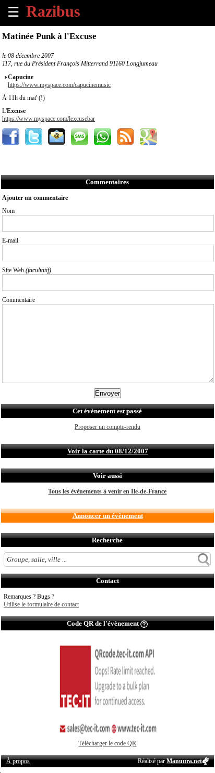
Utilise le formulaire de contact (41, 604)
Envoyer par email (56, 136)
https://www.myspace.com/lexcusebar (48, 118)
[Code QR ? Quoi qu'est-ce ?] (144, 623)
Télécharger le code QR (107, 743)
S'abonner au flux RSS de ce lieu (125, 136)
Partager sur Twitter (33, 136)
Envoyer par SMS (79, 136)
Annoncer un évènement (108, 515)
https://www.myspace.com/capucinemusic (59, 84)
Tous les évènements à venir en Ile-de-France (107, 491)
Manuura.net (184, 761)
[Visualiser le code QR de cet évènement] (107, 737)
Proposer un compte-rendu (107, 426)
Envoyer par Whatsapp (102, 136)
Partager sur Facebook (10, 136)
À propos (18, 761)
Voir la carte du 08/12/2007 (107, 451)
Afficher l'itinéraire (148, 136)
